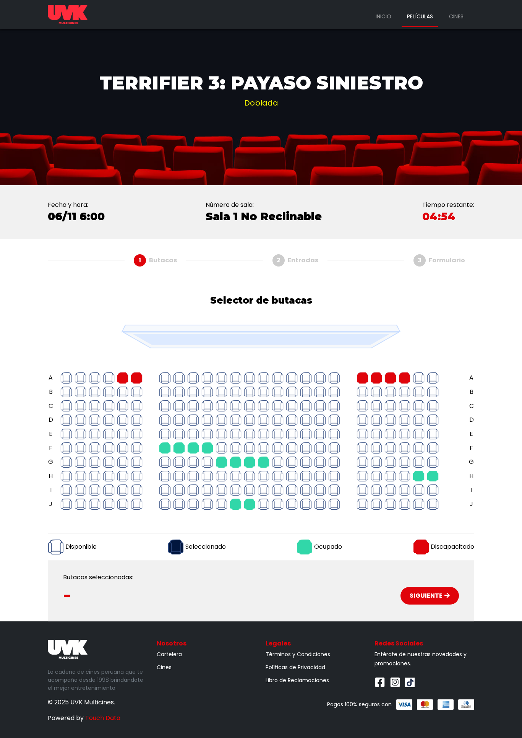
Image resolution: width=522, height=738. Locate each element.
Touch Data (102, 718)
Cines (456, 16)
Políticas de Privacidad (295, 667)
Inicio (383, 16)
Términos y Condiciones (298, 654)
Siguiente (426, 595)
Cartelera (169, 654)
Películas (420, 16)
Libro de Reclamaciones (297, 680)
